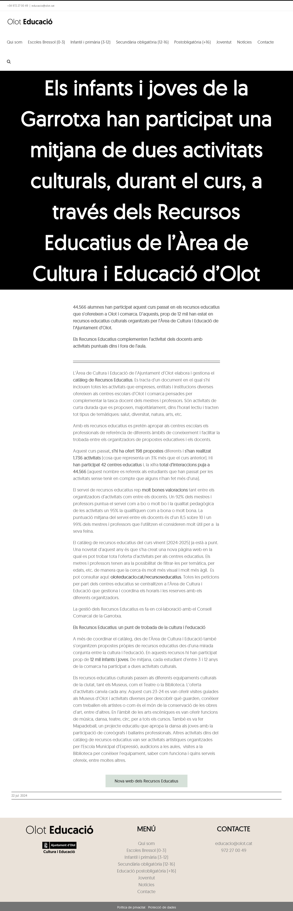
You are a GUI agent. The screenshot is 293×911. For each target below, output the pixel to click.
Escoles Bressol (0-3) (146, 850)
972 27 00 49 (233, 850)
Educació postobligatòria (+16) (146, 871)
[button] (9, 61)
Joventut (146, 878)
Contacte (146, 891)
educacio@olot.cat (43, 5)
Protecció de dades (162, 907)
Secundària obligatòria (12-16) (146, 864)
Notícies (146, 884)
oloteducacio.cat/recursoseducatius (146, 577)
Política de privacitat (131, 907)
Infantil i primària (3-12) (146, 857)
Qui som (146, 843)
